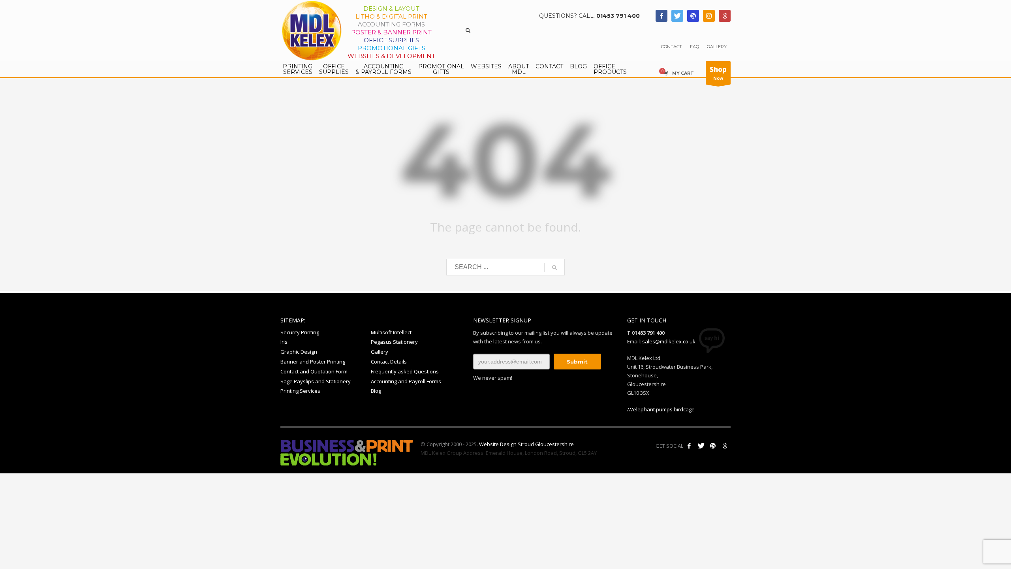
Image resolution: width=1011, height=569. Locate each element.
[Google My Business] (725, 16)
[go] (554, 267)
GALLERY (717, 46)
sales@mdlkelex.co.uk (668, 341)
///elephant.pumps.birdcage (661, 409)
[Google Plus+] (725, 446)
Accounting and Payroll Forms (406, 381)
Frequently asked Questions (405, 371)
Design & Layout (391, 8)
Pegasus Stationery (394, 341)
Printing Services (300, 390)
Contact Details (389, 361)
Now (718, 73)
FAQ (694, 46)
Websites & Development (391, 56)
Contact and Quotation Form (314, 371)
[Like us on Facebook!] (689, 446)
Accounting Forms (391, 24)
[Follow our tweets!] (701, 446)
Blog (376, 390)
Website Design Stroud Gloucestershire (526, 444)
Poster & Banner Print (391, 32)
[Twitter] (677, 16)
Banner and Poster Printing (312, 361)
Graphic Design (298, 351)
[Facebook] (661, 16)
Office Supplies (391, 40)
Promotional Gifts (391, 48)
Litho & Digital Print (391, 16)
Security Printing (299, 332)
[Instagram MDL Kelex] (709, 16)
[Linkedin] (693, 16)
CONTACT (671, 46)
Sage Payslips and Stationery (315, 381)
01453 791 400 (618, 15)
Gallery (379, 351)
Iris (284, 341)
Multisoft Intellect (391, 332)
